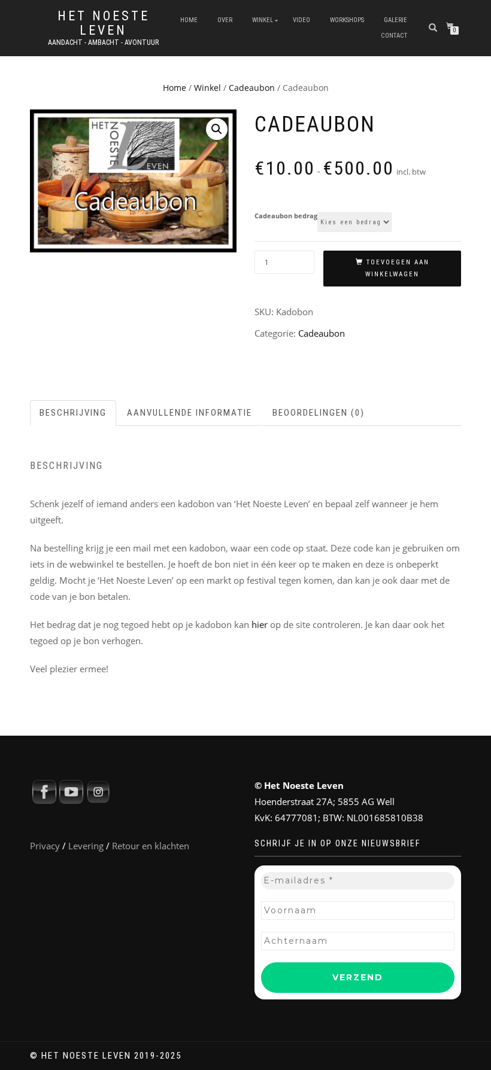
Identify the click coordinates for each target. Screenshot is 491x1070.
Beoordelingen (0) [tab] (318, 412)
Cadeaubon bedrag (285, 215)
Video (301, 20)
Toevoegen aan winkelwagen (397, 268)
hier (259, 624)
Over (224, 20)
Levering (86, 846)
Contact (394, 35)
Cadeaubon (252, 87)
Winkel (262, 20)
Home (189, 20)
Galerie (395, 20)
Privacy (45, 846)
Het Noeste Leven (103, 23)
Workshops (347, 20)
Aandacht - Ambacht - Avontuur (103, 42)
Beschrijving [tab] (73, 412)
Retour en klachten (150, 846)
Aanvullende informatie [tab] (189, 412)
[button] (217, 129)
